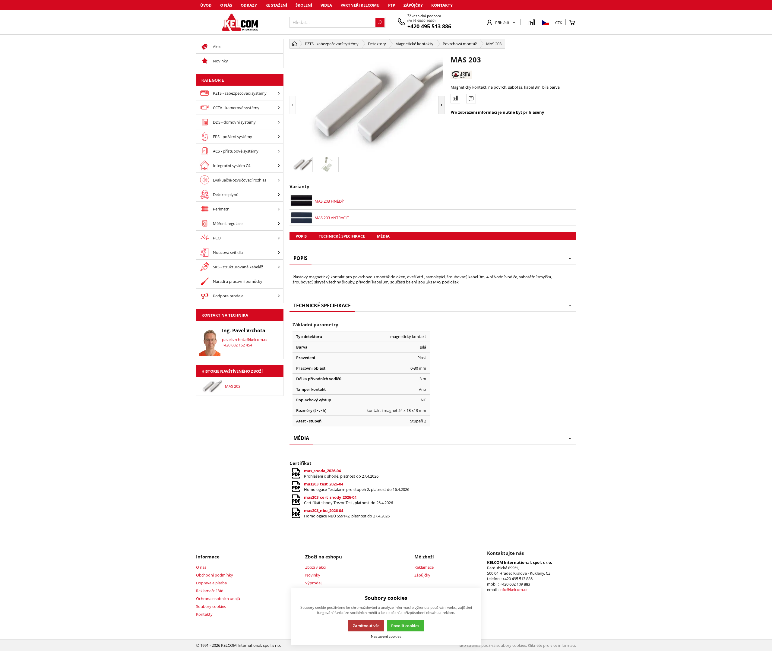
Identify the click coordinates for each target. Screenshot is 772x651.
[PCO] (278, 237)
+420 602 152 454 (237, 345)
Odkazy (249, 5)
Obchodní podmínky (214, 575)
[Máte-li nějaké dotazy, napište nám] (471, 98)
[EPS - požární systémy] (278, 136)
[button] (293, 105)
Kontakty (442, 5)
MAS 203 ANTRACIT (332, 217)
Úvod (206, 5)
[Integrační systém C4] (278, 165)
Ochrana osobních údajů (218, 598)
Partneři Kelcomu (360, 5)
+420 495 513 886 (429, 26)
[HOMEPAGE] (294, 44)
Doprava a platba (211, 583)
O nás (226, 5)
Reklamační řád (209, 590)
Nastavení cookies (386, 636)
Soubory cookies (211, 606)
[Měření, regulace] (278, 223)
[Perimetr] (278, 208)
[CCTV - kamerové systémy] (278, 107)
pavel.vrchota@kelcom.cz (244, 339)
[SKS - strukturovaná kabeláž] (278, 266)
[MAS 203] (367, 105)
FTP (391, 5)
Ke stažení (276, 5)
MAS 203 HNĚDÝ (329, 201)
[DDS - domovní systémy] (278, 122)
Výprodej (313, 583)
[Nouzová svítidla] (278, 252)
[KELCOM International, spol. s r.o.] (239, 22)
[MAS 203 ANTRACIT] (301, 218)
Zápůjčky (413, 5)
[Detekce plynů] (278, 194)
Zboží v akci (315, 567)
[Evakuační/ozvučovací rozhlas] (278, 179)
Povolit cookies (405, 625)
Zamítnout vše (366, 625)
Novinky (312, 575)
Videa (326, 5)
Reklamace (424, 567)
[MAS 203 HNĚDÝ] (301, 201)
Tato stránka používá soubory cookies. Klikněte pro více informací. (517, 645)
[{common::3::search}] (379, 22)
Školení (304, 5)
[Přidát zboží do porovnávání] (455, 98)
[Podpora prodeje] (278, 295)
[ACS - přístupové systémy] (278, 151)
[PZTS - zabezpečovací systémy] (278, 93)
